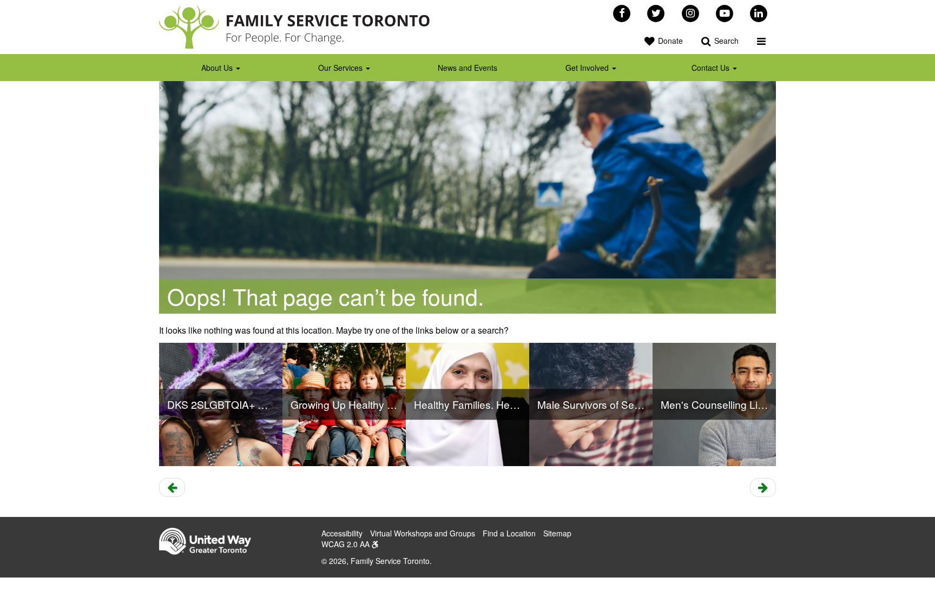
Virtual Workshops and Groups (422, 533)
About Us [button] (218, 67)
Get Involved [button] (588, 67)
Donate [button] (669, 40)
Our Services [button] (341, 67)
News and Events (467, 67)
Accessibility (342, 533)
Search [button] (725, 40)
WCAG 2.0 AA (346, 544)
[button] (761, 40)
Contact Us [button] (712, 67)
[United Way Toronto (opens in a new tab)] (209, 542)
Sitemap (557, 533)
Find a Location (509, 533)
